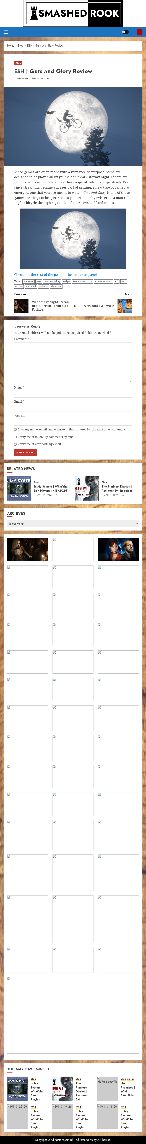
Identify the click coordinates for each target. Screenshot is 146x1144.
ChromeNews (84, 1140)
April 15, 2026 (44, 495)
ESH (38, 281)
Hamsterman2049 (82, 281)
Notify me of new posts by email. (39, 444)
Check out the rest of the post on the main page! (55, 274)
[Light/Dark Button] (125, 32)
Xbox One (56, 286)
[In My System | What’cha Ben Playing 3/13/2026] (107, 1116)
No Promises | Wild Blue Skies (128, 1089)
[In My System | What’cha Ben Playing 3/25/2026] (17, 1116)
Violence (43, 286)
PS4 (123, 281)
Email (19, 402)
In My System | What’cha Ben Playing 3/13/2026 (129, 1121)
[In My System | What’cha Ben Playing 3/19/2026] (62, 1116)
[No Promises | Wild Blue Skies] (107, 1089)
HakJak (66, 281)
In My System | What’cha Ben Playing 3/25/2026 (39, 1121)
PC (116, 281)
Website (19, 416)
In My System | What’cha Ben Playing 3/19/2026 (84, 1121)
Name (19, 387)
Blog (18, 63)
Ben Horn (22, 78)
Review (19, 286)
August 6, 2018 (40, 78)
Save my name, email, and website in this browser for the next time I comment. (72, 429)
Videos (130, 1078)
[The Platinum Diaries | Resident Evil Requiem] (87, 488)
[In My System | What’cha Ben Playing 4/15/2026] (19, 488)
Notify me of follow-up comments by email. (46, 437)
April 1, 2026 (111, 495)
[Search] (133, 32)
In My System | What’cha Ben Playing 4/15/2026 (50, 489)
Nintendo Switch (103, 281)
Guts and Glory (52, 281)
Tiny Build (31, 286)
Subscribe (139, 32)
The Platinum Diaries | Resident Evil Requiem (117, 489)
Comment (22, 339)
